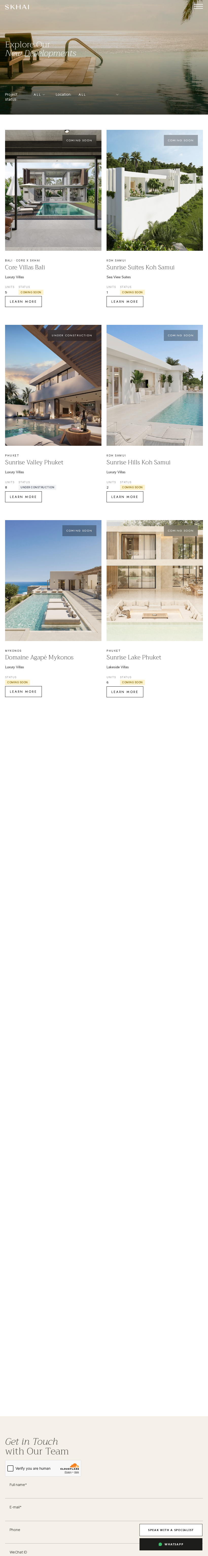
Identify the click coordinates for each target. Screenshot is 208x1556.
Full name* (18, 1484)
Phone (15, 1529)
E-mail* (16, 1507)
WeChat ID (18, 1552)
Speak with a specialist (171, 1530)
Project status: (11, 97)
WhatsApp (174, 1544)
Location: (64, 94)
